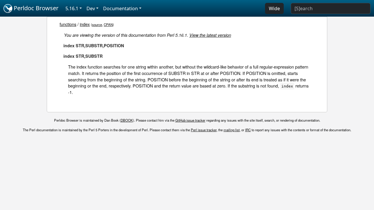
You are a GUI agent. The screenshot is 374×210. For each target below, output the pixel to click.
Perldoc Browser (35, 8)
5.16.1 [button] (71, 8)
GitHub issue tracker (190, 120)
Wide (274, 8)
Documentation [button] (120, 8)
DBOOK (127, 120)
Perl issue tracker (204, 129)
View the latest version (210, 35)
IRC (248, 129)
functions (68, 24)
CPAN (108, 24)
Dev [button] (90, 8)
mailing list (232, 129)
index (85, 24)
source (97, 24)
